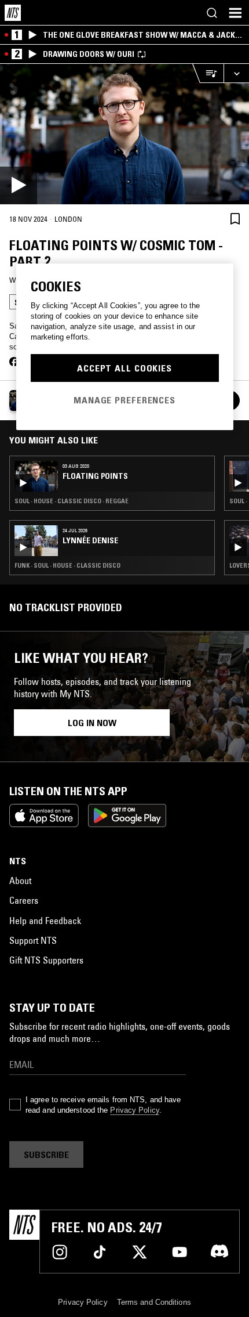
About (20, 880)
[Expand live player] (236, 73)
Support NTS (33, 940)
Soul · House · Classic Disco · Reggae (71, 501)
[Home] (13, 13)
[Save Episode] (235, 218)
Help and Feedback (45, 920)
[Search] (212, 13)
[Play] (124, 134)
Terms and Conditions (154, 1302)
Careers (23, 900)
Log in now (92, 722)
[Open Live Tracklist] (208, 73)
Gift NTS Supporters (46, 960)
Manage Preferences (124, 400)
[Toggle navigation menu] (235, 12)
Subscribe (46, 1154)
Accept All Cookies (124, 368)
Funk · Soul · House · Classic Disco (67, 565)
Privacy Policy (134, 1110)
